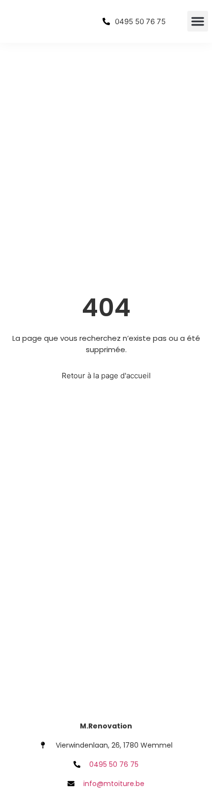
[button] (197, 21)
